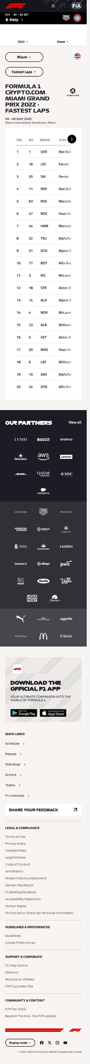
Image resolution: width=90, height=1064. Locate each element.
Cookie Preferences (20, 943)
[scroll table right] (72, 139)
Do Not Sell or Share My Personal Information (39, 913)
